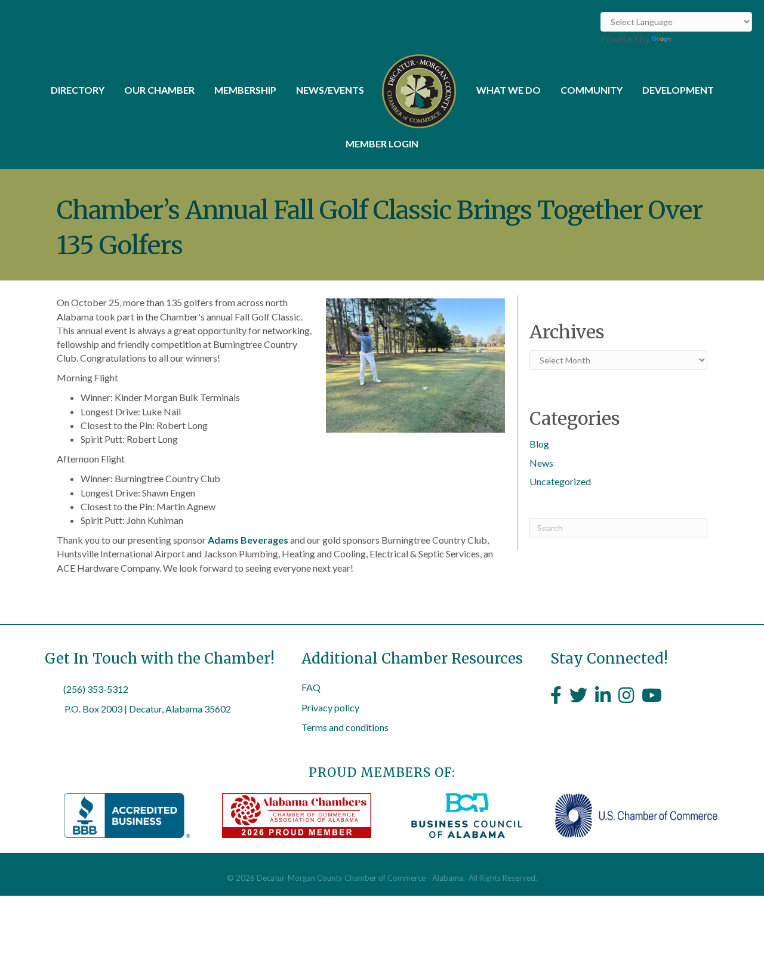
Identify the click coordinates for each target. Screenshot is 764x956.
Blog (539, 443)
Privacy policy (330, 707)
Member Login (382, 143)
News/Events (330, 89)
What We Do (508, 89)
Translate (693, 38)
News (541, 462)
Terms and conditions (345, 727)
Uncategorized (560, 481)
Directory (77, 89)
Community (591, 89)
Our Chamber (159, 89)
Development (678, 89)
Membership (245, 89)
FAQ (311, 687)
